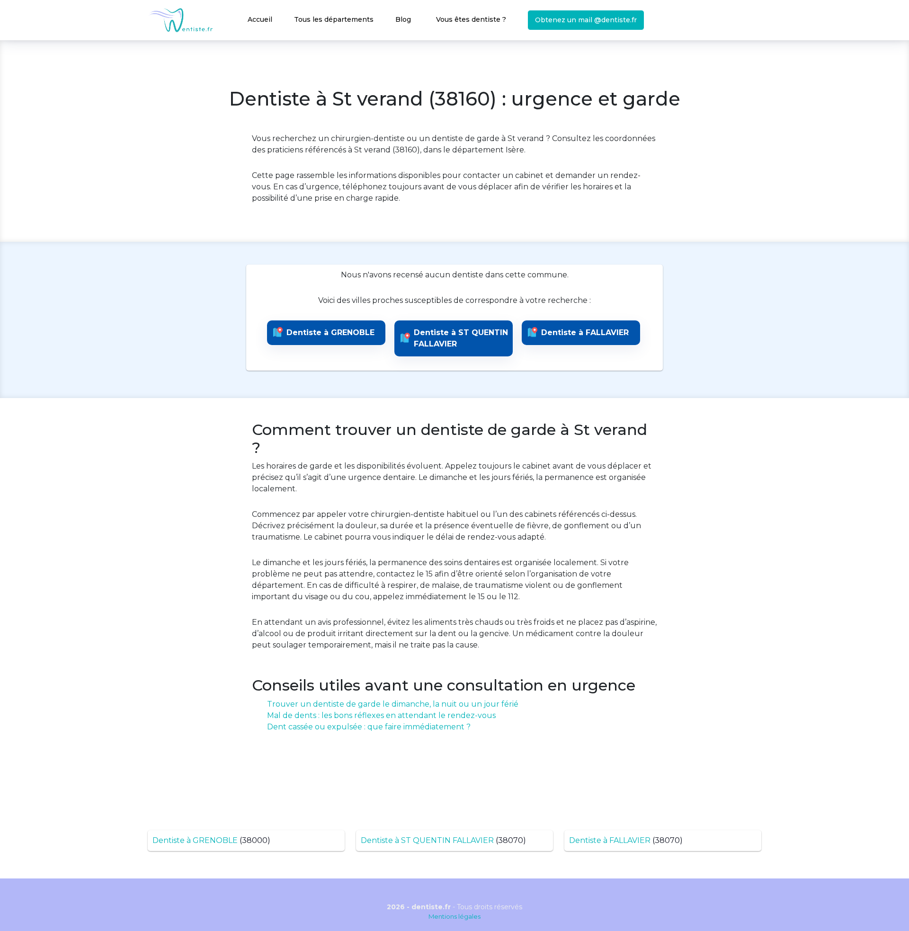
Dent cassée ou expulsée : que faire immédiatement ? (369, 726)
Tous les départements (334, 19)
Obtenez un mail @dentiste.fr (586, 20)
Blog (403, 19)
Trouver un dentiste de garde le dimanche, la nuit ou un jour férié (392, 704)
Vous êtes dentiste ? (471, 19)
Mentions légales (454, 916)
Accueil (260, 19)
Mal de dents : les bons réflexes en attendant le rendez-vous (381, 715)
